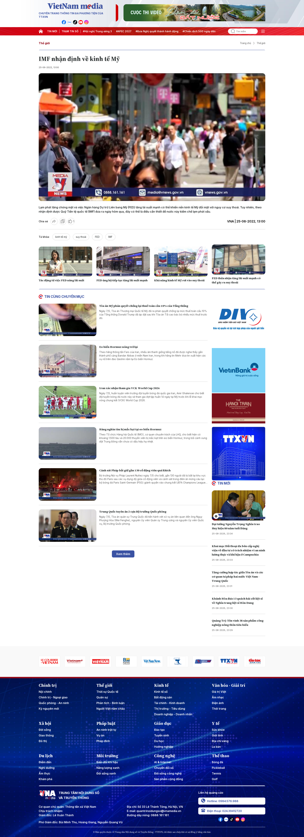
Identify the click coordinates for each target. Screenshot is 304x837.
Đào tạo (159, 729)
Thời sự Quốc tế (107, 691)
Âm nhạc (218, 697)
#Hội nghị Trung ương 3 (97, 31)
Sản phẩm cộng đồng (168, 779)
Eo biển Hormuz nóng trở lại (118, 347)
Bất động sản (163, 697)
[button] (237, 477)
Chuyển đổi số (164, 768)
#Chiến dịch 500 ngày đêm (199, 31)
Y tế (215, 723)
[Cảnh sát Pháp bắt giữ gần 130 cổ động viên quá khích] (67, 484)
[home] (41, 31)
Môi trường (107, 756)
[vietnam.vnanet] (75, 661)
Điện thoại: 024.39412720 (224, 811)
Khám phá (45, 779)
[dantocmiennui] (152, 661)
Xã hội (45, 723)
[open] (263, 31)
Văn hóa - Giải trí (228, 685)
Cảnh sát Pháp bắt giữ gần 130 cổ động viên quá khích (135, 470)
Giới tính (217, 735)
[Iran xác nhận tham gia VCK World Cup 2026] (67, 402)
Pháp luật (105, 723)
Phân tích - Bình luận (110, 703)
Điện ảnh (218, 703)
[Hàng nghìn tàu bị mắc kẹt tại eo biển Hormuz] (67, 443)
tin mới (223, 483)
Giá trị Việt (219, 691)
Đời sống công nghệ (168, 773)
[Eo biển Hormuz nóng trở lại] (67, 361)
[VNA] (64, 22)
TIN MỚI (52, 31)
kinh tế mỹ (61, 236)
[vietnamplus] (49, 661)
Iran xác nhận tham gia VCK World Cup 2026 (129, 388)
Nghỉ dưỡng (47, 768)
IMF (110, 236)
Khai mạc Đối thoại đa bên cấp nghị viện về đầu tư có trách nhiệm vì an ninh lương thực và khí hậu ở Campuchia (238, 550)
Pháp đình (103, 741)
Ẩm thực (44, 773)
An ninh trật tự (106, 729)
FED (97, 236)
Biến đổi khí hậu (107, 762)
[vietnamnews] (126, 661)
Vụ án (100, 735)
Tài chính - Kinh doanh (169, 703)
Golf (215, 779)
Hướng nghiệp (163, 746)
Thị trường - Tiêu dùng (169, 708)
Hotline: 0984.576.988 (222, 801)
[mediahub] (177, 661)
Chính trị (48, 685)
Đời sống (45, 729)
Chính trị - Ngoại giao (53, 697)
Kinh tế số (161, 691)
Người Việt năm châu (110, 708)
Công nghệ (164, 756)
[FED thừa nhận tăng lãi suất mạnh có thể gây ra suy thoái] (238, 259)
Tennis (216, 773)
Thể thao (220, 756)
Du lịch (46, 756)
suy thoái (81, 236)
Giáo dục (163, 723)
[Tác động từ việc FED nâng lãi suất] (65, 262)
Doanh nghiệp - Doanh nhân (173, 714)
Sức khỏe (218, 729)
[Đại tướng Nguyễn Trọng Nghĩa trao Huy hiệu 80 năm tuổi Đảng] (238, 505)
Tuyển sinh (161, 735)
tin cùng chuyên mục (64, 296)
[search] (231, 31)
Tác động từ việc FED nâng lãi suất (61, 280)
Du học (159, 741)
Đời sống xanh (106, 773)
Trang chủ (245, 43)
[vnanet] (203, 661)
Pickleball (218, 768)
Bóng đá (217, 762)
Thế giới (44, 43)
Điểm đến (45, 762)
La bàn (216, 746)
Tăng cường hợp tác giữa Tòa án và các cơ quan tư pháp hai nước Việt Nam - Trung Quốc (237, 576)
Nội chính (45, 691)
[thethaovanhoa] (254, 661)
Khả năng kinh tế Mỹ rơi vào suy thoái (179, 280)
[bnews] (101, 661)
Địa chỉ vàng (220, 741)
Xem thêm (123, 554)
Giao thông (46, 735)
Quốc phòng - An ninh (54, 703)
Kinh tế (161, 685)
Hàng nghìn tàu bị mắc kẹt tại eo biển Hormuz (130, 429)
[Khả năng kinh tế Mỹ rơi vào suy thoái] (181, 262)
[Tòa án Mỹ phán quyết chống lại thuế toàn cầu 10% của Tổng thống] (67, 320)
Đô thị (43, 741)
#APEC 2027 (123, 31)
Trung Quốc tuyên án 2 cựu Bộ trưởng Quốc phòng (132, 511)
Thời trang (219, 708)
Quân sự (102, 697)
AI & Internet (162, 762)
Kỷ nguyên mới (49, 708)
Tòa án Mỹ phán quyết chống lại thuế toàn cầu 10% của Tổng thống (143, 306)
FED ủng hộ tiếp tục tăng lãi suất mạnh (122, 280)
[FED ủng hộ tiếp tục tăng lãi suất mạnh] (123, 262)
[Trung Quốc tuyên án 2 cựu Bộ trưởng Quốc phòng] (67, 525)
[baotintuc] (229, 661)
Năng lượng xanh (107, 768)
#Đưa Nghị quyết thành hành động (157, 31)
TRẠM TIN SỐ (70, 31)
